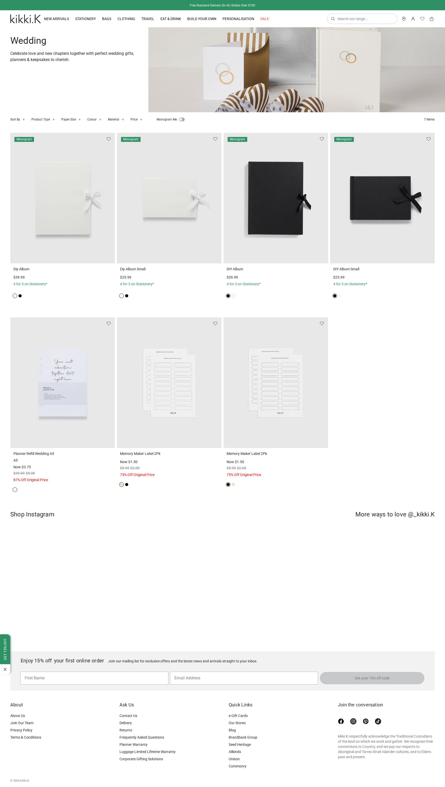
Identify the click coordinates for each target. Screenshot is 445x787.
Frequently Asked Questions (141, 737)
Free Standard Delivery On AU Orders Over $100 (222, 5)
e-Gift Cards (238, 716)
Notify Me (62, 256)
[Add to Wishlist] (108, 139)
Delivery (125, 723)
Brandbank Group (243, 737)
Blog (232, 730)
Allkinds (235, 752)
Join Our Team (21, 723)
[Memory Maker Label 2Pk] (169, 382)
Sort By (15, 119)
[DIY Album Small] (382, 198)
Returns (125, 730)
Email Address (185, 671)
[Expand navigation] (69, 19)
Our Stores (237, 723)
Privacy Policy (21, 730)
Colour (92, 119)
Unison (234, 759)
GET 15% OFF (5, 649)
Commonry (237, 766)
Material (113, 119)
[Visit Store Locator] (404, 19)
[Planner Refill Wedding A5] (62, 382)
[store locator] (404, 19)
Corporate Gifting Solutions (141, 759)
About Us (17, 716)
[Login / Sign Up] (413, 19)
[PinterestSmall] (366, 721)
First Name (33, 671)
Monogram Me (167, 119)
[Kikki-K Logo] (25, 18)
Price (134, 119)
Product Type (40, 119)
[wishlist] (422, 19)
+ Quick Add (194, 256)
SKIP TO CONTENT (1, 45)
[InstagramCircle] (353, 721)
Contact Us (128, 716)
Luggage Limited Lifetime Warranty (147, 752)
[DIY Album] (276, 198)
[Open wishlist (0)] (422, 19)
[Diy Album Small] (169, 198)
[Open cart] (432, 19)
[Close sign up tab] (5, 669)
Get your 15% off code (372, 678)
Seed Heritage (240, 744)
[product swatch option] (14, 296)
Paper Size (68, 119)
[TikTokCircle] (378, 721)
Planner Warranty (133, 744)
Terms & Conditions (25, 737)
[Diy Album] (62, 198)
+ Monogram (143, 256)
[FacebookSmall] (341, 721)
